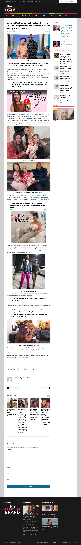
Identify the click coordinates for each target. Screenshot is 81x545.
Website (9, 479)
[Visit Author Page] (9, 379)
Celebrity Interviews (24, 15)
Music (52, 15)
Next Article (44, 388)
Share (34, 369)
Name (8, 467)
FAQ (32, 1)
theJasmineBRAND (15, 542)
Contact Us (37, 1)
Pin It (28, 369)
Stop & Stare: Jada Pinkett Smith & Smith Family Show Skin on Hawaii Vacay (50, 527)
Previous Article (14, 388)
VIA (9, 352)
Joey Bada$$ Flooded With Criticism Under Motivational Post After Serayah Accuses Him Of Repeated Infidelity (34, 415)
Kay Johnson (12, 31)
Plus (22, 369)
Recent (62, 50)
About (28, 1)
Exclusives (37, 15)
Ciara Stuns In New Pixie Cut (29, 534)
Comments (68, 50)
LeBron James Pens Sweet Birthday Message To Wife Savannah (11, 412)
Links (76, 542)
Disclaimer (39, 542)
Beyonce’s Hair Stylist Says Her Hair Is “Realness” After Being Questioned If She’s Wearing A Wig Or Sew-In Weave (31, 529)
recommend (22, 365)
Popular (56, 50)
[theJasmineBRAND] (10, 8)
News (13, 15)
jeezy (17, 365)
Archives (65, 542)
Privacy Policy (47, 542)
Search (71, 542)
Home (24, 1)
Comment (10, 449)
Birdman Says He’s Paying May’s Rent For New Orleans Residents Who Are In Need (30, 518)
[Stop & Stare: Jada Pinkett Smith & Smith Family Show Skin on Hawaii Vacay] (50, 521)
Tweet (11, 369)
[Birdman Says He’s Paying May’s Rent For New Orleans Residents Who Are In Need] (31, 510)
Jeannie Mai (13, 365)
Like (17, 369)
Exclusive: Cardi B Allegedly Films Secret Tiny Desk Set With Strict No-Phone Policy (67, 44)
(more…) (66, 88)
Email (8, 473)
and (14, 69)
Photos (59, 15)
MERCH (66, 15)
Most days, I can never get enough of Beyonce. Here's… (66, 70)
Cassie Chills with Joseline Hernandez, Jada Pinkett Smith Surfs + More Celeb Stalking (49, 514)
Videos (45, 15)
